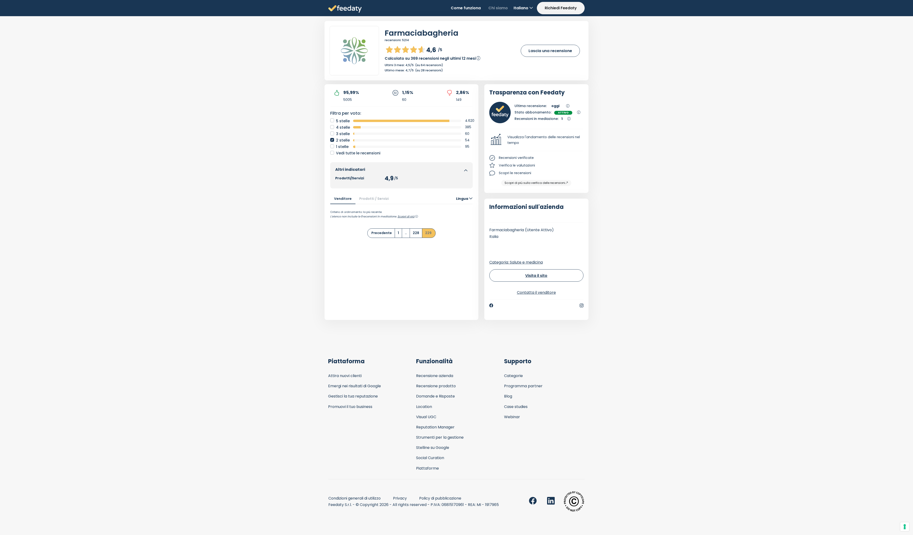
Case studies (516, 406)
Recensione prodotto (436, 386)
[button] (536, 140)
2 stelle (343, 140)
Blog (508, 396)
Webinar (512, 417)
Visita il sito (536, 275)
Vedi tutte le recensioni (358, 153)
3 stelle (343, 134)
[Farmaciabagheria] (354, 51)
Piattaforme (427, 468)
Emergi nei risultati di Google (354, 386)
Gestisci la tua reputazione (353, 396)
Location (424, 406)
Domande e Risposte (435, 396)
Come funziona (466, 8)
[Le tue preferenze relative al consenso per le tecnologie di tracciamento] (904, 526)
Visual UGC (426, 417)
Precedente (381, 233)
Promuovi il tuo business (350, 406)
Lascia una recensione (550, 51)
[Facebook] (491, 305)
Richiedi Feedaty (561, 8)
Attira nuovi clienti (345, 375)
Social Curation (430, 458)
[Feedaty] (345, 9)
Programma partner (523, 386)
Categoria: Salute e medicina (516, 262)
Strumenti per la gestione (440, 437)
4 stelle (343, 127)
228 (416, 233)
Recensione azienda (434, 375)
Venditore (343, 198)
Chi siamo (498, 8)
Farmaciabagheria (421, 33)
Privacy (400, 498)
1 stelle (342, 146)
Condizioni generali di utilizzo (354, 498)
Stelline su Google (432, 447)
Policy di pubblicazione (440, 498)
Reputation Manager (435, 427)
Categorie (513, 375)
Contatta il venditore (536, 292)
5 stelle (343, 121)
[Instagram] (581, 305)
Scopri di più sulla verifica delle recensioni (535, 183)
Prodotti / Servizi (374, 198)
